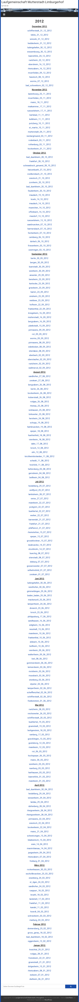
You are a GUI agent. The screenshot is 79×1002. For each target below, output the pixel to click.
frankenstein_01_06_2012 (39, 701)
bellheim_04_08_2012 (39, 477)
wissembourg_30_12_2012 (39, 51)
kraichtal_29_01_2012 (39, 949)
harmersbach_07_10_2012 (39, 229)
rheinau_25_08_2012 (39, 406)
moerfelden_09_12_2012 (39, 73)
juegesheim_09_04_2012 (39, 852)
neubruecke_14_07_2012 (39, 545)
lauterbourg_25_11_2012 (39, 94)
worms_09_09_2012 (39, 338)
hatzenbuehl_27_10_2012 (39, 170)
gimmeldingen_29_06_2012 (39, 591)
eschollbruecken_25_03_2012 (39, 873)
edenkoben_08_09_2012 (39, 347)
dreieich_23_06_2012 (39, 608)
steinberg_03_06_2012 (39, 680)
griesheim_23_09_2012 (39, 288)
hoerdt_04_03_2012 (39, 911)
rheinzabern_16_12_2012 (39, 68)
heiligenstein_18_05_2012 (39, 730)
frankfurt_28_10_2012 (39, 161)
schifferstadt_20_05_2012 (39, 717)
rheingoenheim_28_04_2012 (39, 814)
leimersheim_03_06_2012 (39, 667)
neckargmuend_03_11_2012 (39, 136)
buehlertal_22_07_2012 (39, 511)
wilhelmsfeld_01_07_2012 (40, 570)
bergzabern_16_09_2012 (39, 321)
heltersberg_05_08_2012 (39, 469)
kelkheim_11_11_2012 (39, 119)
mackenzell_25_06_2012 (39, 599)
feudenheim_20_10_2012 (39, 191)
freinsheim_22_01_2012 (39, 958)
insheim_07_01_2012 (39, 975)
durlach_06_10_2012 (39, 241)
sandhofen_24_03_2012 (39, 886)
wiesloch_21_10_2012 (39, 178)
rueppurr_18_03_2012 (40, 890)
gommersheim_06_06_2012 (39, 663)
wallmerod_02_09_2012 (39, 368)
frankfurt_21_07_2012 (39, 524)
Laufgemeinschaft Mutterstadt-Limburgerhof (33, 2)
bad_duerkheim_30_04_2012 (39, 789)
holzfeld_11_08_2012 (39, 465)
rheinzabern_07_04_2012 (39, 857)
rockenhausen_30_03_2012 (39, 869)
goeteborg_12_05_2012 (39, 743)
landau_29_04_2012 (39, 802)
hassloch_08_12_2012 (39, 77)
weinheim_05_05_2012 (39, 764)
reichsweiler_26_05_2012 (39, 713)
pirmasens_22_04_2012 (39, 819)
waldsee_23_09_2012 (39, 300)
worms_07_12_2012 (39, 81)
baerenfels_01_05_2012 (39, 777)
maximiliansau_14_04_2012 (39, 848)
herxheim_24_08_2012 (39, 418)
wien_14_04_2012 (39, 844)
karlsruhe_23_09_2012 (39, 283)
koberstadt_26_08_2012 (39, 397)
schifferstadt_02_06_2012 (39, 696)
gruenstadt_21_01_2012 (39, 962)
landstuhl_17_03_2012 (39, 899)
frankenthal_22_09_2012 (39, 309)
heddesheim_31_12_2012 (39, 43)
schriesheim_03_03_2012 (39, 916)
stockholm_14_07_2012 (39, 549)
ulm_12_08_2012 (39, 452)
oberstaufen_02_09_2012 (39, 359)
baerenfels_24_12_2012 (39, 56)
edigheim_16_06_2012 (39, 625)
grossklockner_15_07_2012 (39, 540)
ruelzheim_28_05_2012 (39, 709)
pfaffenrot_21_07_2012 (39, 528)
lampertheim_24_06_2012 (39, 604)
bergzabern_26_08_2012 (39, 384)
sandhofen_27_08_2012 (39, 376)
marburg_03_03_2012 (39, 920)
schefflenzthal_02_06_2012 (39, 692)
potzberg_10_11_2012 (39, 123)
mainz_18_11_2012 (39, 102)
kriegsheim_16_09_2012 (39, 313)
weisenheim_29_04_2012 (39, 798)
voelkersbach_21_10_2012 (39, 174)
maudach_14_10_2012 (39, 203)
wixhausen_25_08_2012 (39, 410)
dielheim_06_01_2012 (39, 979)
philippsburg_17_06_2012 (39, 616)
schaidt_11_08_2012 (39, 460)
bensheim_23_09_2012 (39, 279)
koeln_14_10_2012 (39, 199)
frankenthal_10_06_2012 (39, 637)
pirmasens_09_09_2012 (39, 330)
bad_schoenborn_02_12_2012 (39, 85)
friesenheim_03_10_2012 (39, 245)
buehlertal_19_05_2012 (39, 722)
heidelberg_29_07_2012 (39, 486)
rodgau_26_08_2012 (39, 401)
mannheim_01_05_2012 (39, 781)
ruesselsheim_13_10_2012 (39, 220)
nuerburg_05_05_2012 (39, 768)
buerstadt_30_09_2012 (39, 266)
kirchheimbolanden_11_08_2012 (39, 456)
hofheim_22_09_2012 (39, 304)
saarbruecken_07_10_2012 (39, 224)
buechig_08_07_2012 (39, 553)
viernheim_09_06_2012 (39, 650)
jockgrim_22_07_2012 (39, 507)
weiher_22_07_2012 (39, 515)
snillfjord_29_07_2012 (39, 490)
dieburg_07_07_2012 (39, 562)
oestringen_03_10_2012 (39, 250)
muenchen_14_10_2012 (39, 207)
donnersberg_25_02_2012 (39, 928)
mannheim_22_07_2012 (39, 503)
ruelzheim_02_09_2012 (39, 363)
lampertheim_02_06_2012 (39, 688)
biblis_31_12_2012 (39, 35)
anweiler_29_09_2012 (40, 275)
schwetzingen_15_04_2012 (39, 836)
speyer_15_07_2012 (39, 536)
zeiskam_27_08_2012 (40, 380)
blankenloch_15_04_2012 (39, 840)
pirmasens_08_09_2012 (39, 342)
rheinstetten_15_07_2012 (39, 532)
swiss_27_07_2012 (39, 498)
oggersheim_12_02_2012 (39, 941)
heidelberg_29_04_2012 (39, 793)
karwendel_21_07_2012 (39, 519)
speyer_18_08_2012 (39, 431)
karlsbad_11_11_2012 (40, 115)
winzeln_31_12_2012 (39, 39)
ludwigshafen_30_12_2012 (39, 47)
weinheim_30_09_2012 (39, 271)
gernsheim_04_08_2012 (40, 473)
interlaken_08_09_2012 (39, 351)
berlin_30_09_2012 (39, 258)
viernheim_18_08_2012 (39, 439)
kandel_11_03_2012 (39, 907)
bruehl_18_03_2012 (40, 895)
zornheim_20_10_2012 (39, 182)
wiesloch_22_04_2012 (39, 823)
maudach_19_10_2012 (39, 195)
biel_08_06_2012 (39, 658)
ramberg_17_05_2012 (40, 734)
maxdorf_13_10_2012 (40, 216)
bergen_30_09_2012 (39, 262)
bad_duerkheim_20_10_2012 (39, 186)
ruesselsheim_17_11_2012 (39, 110)
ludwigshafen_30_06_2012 (39, 583)
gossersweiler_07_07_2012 (39, 566)
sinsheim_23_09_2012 (39, 296)
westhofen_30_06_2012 (39, 587)
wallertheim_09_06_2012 (39, 654)
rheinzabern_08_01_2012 (39, 970)
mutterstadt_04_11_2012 (39, 132)
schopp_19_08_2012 (39, 422)
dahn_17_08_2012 (39, 444)
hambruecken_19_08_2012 (39, 427)
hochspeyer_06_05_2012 (39, 755)
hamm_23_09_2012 (40, 292)
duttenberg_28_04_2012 (39, 806)
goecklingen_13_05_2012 (39, 739)
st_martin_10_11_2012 (39, 127)
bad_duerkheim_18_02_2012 (39, 937)
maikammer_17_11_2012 (39, 106)
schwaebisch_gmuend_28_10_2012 (39, 165)
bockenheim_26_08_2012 (39, 393)
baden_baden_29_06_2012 (39, 595)
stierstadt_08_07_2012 (39, 557)
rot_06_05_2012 (39, 751)
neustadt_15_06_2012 (39, 629)
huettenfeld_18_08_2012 (39, 435)
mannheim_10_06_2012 (39, 633)
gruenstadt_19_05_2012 (39, 726)
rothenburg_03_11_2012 (39, 144)
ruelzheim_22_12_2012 (39, 60)
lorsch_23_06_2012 (39, 612)
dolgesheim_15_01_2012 (39, 966)
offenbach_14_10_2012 (39, 212)
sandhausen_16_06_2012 (39, 621)
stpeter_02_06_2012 (39, 684)
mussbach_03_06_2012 (39, 675)
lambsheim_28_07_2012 (39, 494)
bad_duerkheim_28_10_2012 (39, 157)
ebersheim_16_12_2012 (39, 64)
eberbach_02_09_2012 (39, 355)
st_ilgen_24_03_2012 (39, 882)
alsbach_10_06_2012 (39, 642)
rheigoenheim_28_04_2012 (39, 810)
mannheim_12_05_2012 (39, 747)
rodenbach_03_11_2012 (39, 140)
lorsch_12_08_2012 (39, 448)
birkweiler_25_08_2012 (39, 414)
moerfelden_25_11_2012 (39, 98)
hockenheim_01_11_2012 (39, 148)
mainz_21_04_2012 (39, 831)
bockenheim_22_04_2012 (39, 827)
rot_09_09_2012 (39, 334)
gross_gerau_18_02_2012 (39, 932)
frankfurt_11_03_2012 (39, 903)
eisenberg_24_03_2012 (39, 878)
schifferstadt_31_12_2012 (39, 30)
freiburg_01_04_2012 (39, 861)
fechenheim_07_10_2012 (39, 233)
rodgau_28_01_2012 (39, 954)
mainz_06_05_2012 (39, 760)
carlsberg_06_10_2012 (39, 237)
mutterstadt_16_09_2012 (39, 317)
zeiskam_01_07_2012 (40, 574)
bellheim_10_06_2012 (39, 646)
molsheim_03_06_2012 (39, 671)
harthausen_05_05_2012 (39, 772)
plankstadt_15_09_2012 (39, 325)
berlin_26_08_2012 (39, 389)
